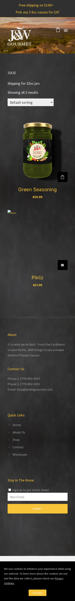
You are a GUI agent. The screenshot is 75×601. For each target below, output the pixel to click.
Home (17, 425)
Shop (16, 440)
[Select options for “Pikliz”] (63, 265)
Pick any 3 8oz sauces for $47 (37, 12)
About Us (19, 432)
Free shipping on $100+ (36, 5)
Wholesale (20, 454)
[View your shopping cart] (58, 30)
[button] (63, 177)
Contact (18, 447)
